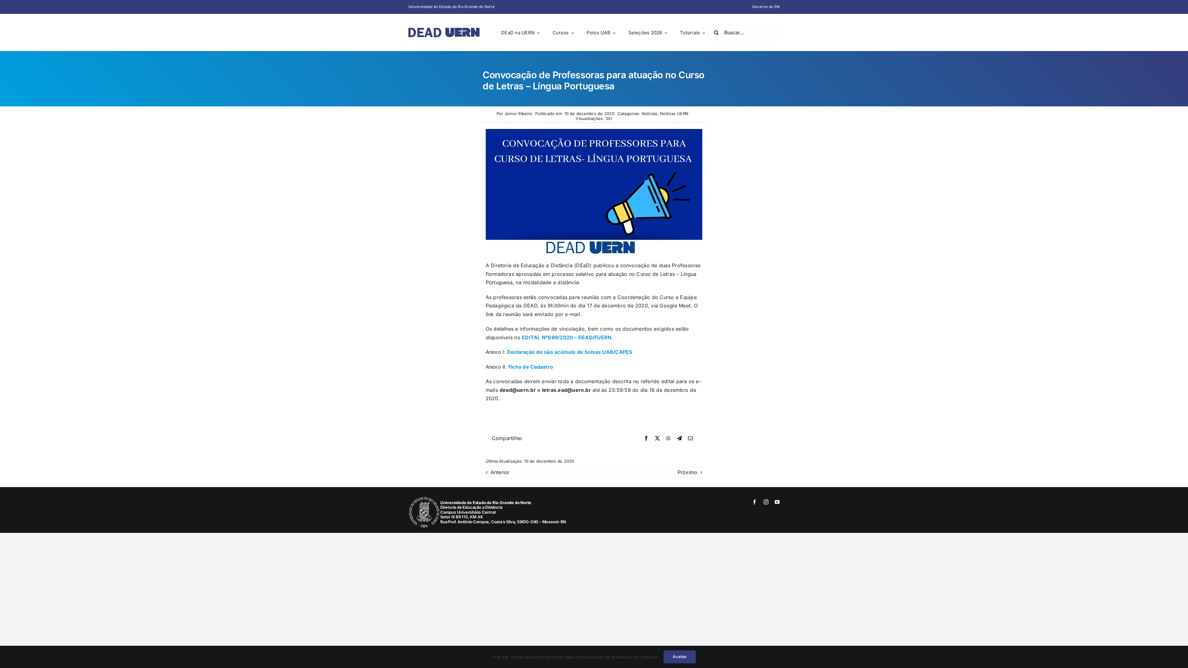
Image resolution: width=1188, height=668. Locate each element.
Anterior (500, 472)
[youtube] (777, 501)
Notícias (649, 113)
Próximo (688, 472)
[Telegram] (679, 438)
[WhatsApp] (668, 438)
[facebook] (754, 501)
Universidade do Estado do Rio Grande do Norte (451, 6)
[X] (657, 438)
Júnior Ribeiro (518, 113)
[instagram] (766, 501)
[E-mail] (690, 438)
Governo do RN (766, 6)
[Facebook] (646, 438)
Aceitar (680, 656)
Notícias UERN (674, 113)
